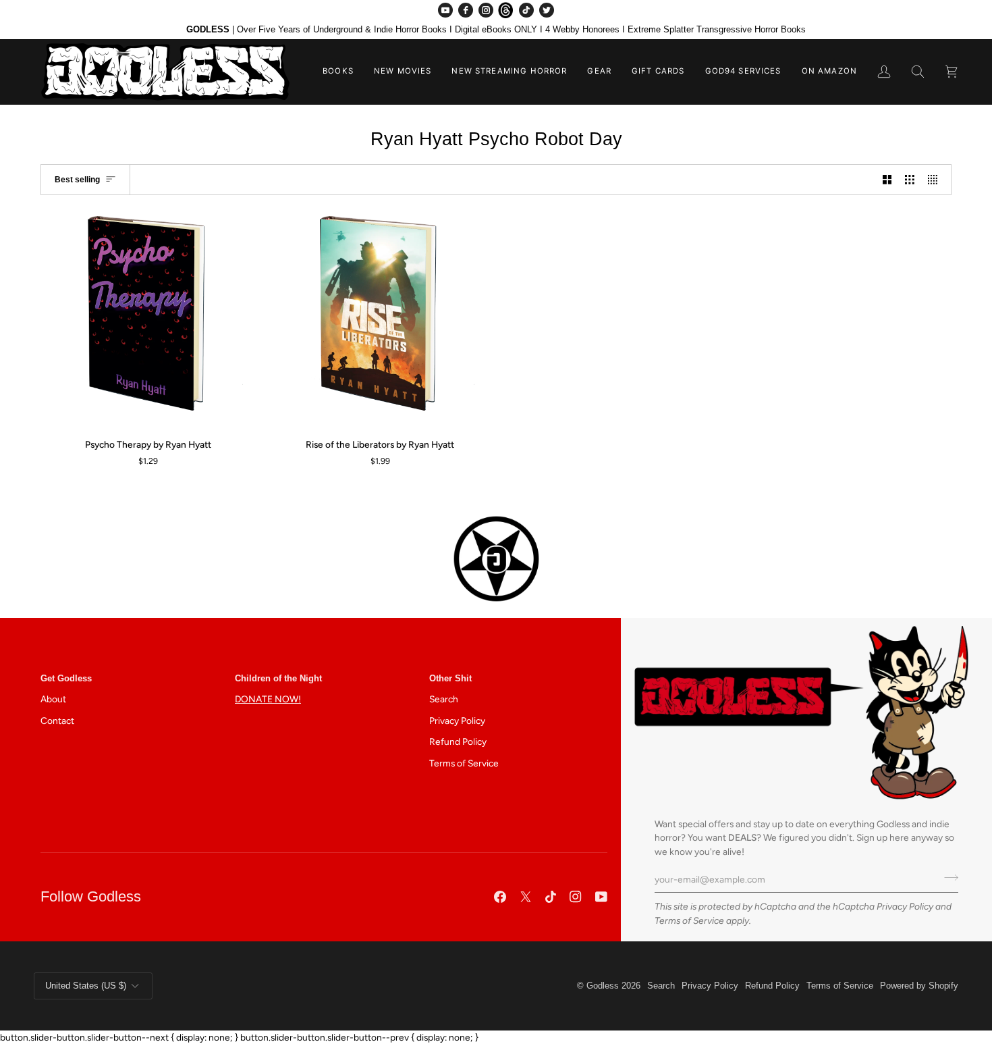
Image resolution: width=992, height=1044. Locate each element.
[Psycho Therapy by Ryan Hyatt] (148, 319)
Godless (602, 986)
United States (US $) (85, 986)
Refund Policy (458, 741)
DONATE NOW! (268, 699)
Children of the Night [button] (278, 678)
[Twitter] (547, 10)
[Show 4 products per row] (936, 179)
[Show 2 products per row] (887, 179)
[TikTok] (526, 10)
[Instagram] (486, 10)
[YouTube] (445, 10)
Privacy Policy (905, 906)
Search (443, 699)
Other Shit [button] (450, 678)
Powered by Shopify (919, 986)
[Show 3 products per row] (909, 179)
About (53, 699)
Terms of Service (689, 920)
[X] (526, 897)
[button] (338, 71)
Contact (57, 720)
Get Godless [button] (66, 678)
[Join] (947, 878)
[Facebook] (466, 10)
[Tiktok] (550, 897)
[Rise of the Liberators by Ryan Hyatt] (381, 319)
